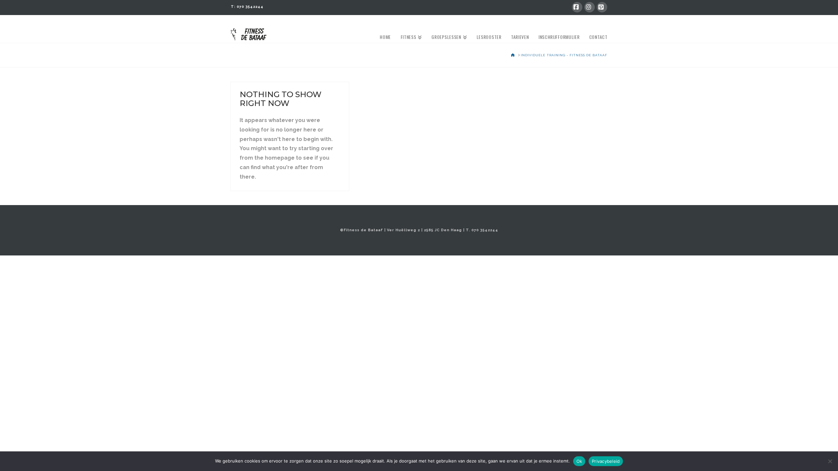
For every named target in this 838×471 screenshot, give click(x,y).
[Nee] (830, 461)
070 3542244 (250, 7)
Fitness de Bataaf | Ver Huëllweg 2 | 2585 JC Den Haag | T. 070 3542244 (421, 230)
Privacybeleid (606, 461)
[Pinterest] (602, 7)
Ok (579, 461)
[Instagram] (589, 7)
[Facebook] (577, 7)
